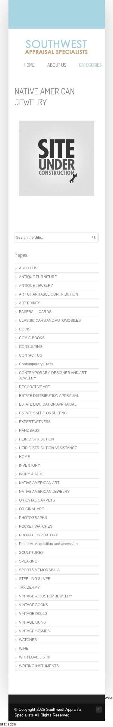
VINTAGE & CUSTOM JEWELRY (45, 596)
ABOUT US (56, 65)
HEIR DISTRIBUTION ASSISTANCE (48, 448)
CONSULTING (30, 347)
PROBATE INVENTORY (38, 535)
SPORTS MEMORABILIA (39, 570)
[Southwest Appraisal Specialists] (56, 52)
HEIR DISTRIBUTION (36, 439)
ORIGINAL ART (31, 509)
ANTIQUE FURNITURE (38, 277)
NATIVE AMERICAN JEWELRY (44, 491)
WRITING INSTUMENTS (39, 666)
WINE (23, 648)
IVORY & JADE (31, 474)
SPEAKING (28, 561)
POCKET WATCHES (35, 526)
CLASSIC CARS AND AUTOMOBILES (50, 320)
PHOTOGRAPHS (33, 518)
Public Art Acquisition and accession (48, 544)
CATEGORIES (90, 65)
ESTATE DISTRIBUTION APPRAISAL (49, 396)
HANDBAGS (29, 430)
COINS (24, 329)
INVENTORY (29, 465)
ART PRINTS (29, 303)
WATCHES (28, 640)
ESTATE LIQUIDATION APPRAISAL (48, 404)
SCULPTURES (31, 553)
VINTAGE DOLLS (33, 614)
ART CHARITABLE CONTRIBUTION (48, 294)
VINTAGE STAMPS (34, 631)
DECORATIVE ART (34, 387)
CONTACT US (30, 355)
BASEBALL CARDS (35, 312)
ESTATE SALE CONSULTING (43, 413)
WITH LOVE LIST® (34, 657)
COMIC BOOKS (32, 338)
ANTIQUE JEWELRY (36, 286)
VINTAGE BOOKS (33, 605)
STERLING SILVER (35, 579)
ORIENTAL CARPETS (37, 500)
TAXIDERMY (29, 587)
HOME (29, 65)
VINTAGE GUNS (32, 622)
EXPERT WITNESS (35, 422)
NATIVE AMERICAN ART (39, 483)
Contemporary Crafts (36, 364)
